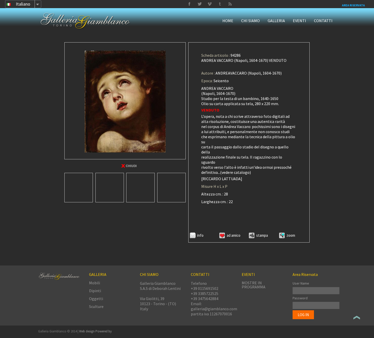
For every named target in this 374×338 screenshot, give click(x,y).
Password (300, 298)
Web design (87, 331)
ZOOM (290, 235)
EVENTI (299, 20)
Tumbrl (210, 4)
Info (200, 235)
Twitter (220, 4)
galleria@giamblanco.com (214, 308)
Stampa (262, 235)
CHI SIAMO (250, 20)
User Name (301, 283)
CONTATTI (323, 20)
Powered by (103, 331)
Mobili (94, 282)
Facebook (189, 4)
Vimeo (199, 4)
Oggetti (96, 298)
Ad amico (233, 235)
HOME (227, 20)
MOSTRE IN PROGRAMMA (253, 284)
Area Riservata (353, 5)
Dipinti (95, 290)
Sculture (96, 306)
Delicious (230, 4)
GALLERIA (276, 20)
